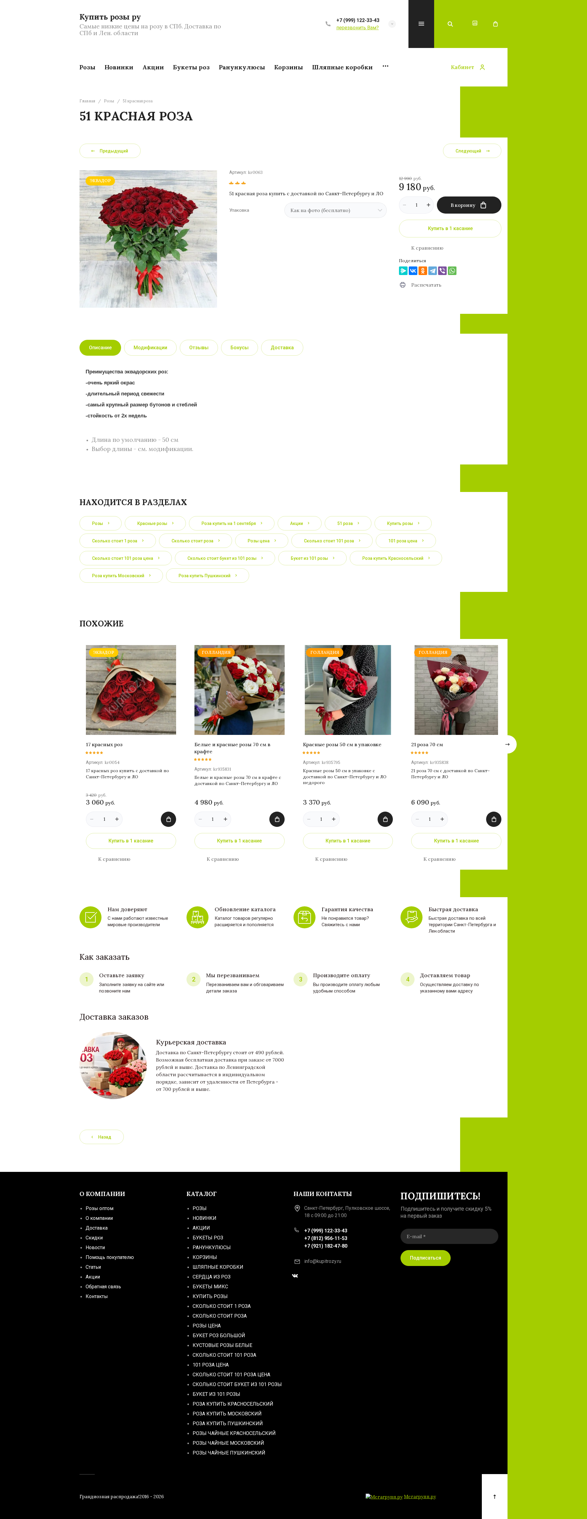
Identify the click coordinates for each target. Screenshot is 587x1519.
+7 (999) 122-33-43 (357, 20)
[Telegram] (432, 270)
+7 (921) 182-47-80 (325, 1246)
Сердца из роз (212, 1277)
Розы (109, 101)
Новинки (204, 1218)
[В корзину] (168, 819)
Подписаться (425, 1257)
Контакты (97, 1296)
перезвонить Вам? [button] (357, 28)
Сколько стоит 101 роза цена (231, 1375)
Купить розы (210, 1296)
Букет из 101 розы (216, 1394)
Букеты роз (208, 1238)
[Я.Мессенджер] (403, 270)
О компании (99, 1218)
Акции (93, 1277)
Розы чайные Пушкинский (229, 1453)
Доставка (97, 1228)
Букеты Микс (210, 1287)
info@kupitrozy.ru (322, 1261)
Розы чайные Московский (228, 1443)
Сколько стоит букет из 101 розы (237, 1384)
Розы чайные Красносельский (234, 1433)
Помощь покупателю (110, 1257)
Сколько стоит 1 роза (222, 1306)
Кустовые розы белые (222, 1345)
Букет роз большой (219, 1335)
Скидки (94, 1238)
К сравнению (427, 248)
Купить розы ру (110, 17)
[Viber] (442, 270)
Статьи (93, 1267)
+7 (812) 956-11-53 (325, 1238)
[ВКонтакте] (413, 270)
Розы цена (207, 1326)
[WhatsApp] (452, 270)
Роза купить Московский (227, 1414)
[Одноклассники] (423, 270)
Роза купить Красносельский (233, 1404)
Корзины (205, 1257)
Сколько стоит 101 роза (224, 1355)
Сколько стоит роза (220, 1316)
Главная (87, 101)
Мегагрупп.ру (420, 1496)
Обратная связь (103, 1287)
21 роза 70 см (427, 744)
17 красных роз (104, 744)
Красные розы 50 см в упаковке (342, 744)
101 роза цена (211, 1365)
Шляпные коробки (218, 1267)
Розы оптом (99, 1208)
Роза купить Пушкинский (228, 1423)
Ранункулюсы (212, 1247)
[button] (392, 24)
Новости (95, 1247)
